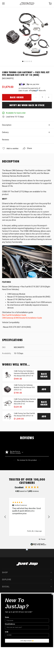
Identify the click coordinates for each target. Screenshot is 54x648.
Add (44, 389)
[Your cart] (50, 3)
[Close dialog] (52, 594)
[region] (27, 517)
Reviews (5, 140)
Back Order (44, 375)
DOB (6, 632)
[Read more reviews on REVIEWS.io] (38, 544)
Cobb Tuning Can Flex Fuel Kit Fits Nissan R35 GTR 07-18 (24, 415)
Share (29, 148)
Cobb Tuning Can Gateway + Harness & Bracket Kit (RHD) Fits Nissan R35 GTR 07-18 (24, 373)
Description (6, 125)
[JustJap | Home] (27, 3)
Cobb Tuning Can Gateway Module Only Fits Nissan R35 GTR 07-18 (24, 387)
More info (42, 91)
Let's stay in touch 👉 (27, 640)
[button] (5, 517)
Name (7, 617)
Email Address (10, 624)
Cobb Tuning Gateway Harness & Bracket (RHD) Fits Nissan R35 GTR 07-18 (25, 401)
